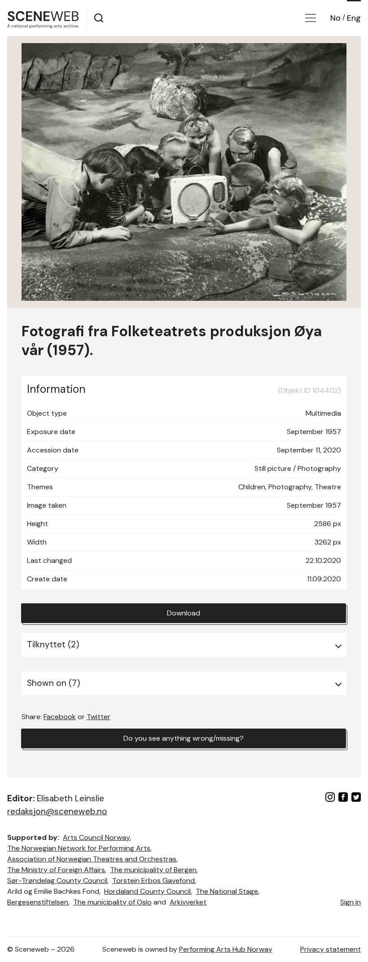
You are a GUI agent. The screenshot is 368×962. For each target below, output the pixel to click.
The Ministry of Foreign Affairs (56, 869)
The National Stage (227, 891)
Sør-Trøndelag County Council (57, 880)
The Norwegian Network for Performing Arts (78, 848)
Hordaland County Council (147, 891)
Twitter (98, 716)
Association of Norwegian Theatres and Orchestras (91, 859)
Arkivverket (188, 902)
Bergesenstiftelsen (37, 902)
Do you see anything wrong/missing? (183, 738)
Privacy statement (330, 949)
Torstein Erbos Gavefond (153, 880)
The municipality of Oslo (112, 902)
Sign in (350, 902)
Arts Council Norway (96, 837)
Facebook (60, 716)
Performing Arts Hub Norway (225, 949)
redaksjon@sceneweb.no (57, 811)
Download (183, 613)
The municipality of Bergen (153, 869)
